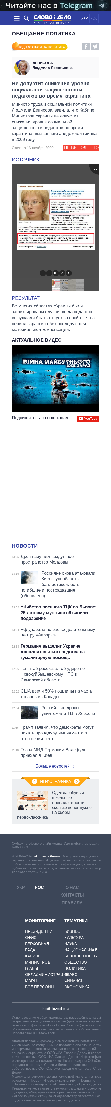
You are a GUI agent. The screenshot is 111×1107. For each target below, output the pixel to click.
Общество (75, 962)
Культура (74, 937)
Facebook (86, 46)
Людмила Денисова (32, 110)
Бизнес (72, 931)
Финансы (74, 981)
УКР (84, 18)
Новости (25, 546)
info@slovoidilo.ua (55, 1009)
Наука (70, 944)
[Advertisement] (55, 483)
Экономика (77, 987)
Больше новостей (53, 766)
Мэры (31, 981)
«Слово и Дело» (47, 856)
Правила (72, 903)
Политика (75, 968)
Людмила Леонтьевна (53, 65)
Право (71, 974)
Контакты (72, 895)
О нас (72, 887)
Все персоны (39, 987)
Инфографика (55, 781)
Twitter (95, 46)
